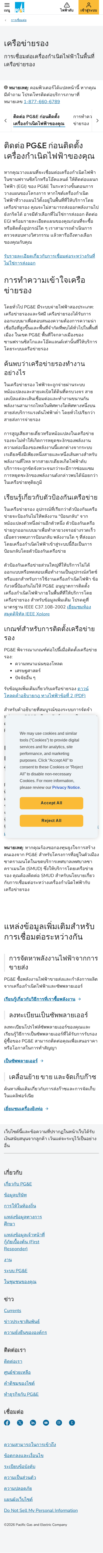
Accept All (51, 803)
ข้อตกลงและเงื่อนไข (24, 1456)
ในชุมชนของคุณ (20, 1282)
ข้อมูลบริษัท (15, 1195)
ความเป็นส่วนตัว (20, 1477)
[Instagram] (59, 1423)
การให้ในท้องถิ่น (20, 1206)
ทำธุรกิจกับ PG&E (21, 1394)
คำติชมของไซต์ (19, 1383)
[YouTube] (46, 1423)
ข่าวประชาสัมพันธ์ (22, 1322)
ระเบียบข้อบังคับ (19, 1467)
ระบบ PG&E (16, 1271)
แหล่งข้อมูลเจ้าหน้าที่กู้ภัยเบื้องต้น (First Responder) (24, 1242)
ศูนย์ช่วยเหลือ (17, 1372)
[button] (7, 7)
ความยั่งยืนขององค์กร (25, 1332)
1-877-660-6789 (42, 102)
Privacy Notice (66, 787)
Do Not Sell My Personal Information (41, 1510)
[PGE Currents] (72, 1423)
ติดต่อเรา (13, 1361)
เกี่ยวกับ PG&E (18, 1184)
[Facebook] (7, 1423)
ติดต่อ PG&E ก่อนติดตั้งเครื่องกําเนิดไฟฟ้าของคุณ (38, 120)
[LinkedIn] (33, 1423)
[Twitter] (20, 1423)
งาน (8, 1260)
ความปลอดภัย (18, 1488)
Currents (12, 1311)
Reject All (51, 820)
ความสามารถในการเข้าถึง (30, 1445)
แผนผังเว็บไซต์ (18, 1499)
